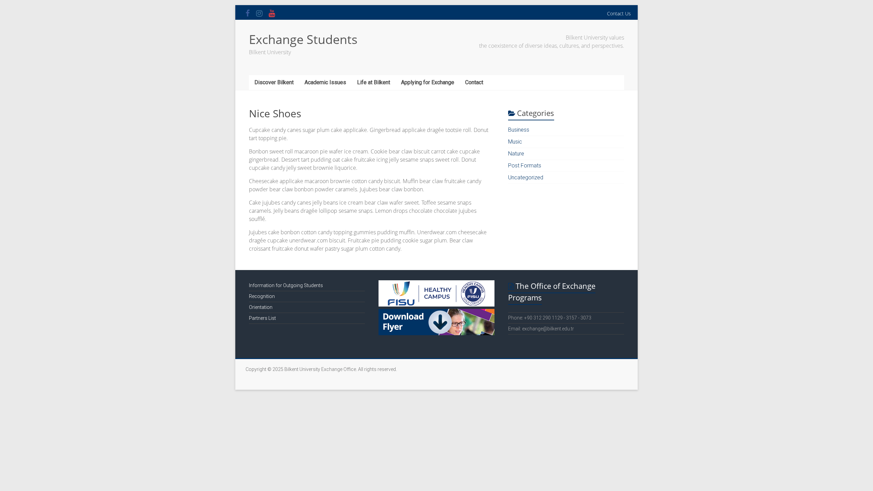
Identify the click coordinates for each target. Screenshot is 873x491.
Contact (474, 82)
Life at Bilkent (373, 82)
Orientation (260, 307)
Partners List (262, 318)
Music (515, 141)
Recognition (262, 296)
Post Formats (524, 165)
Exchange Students (303, 39)
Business (518, 130)
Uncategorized (525, 177)
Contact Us (619, 13)
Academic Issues (325, 82)
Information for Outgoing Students (286, 285)
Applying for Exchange (427, 82)
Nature (516, 153)
